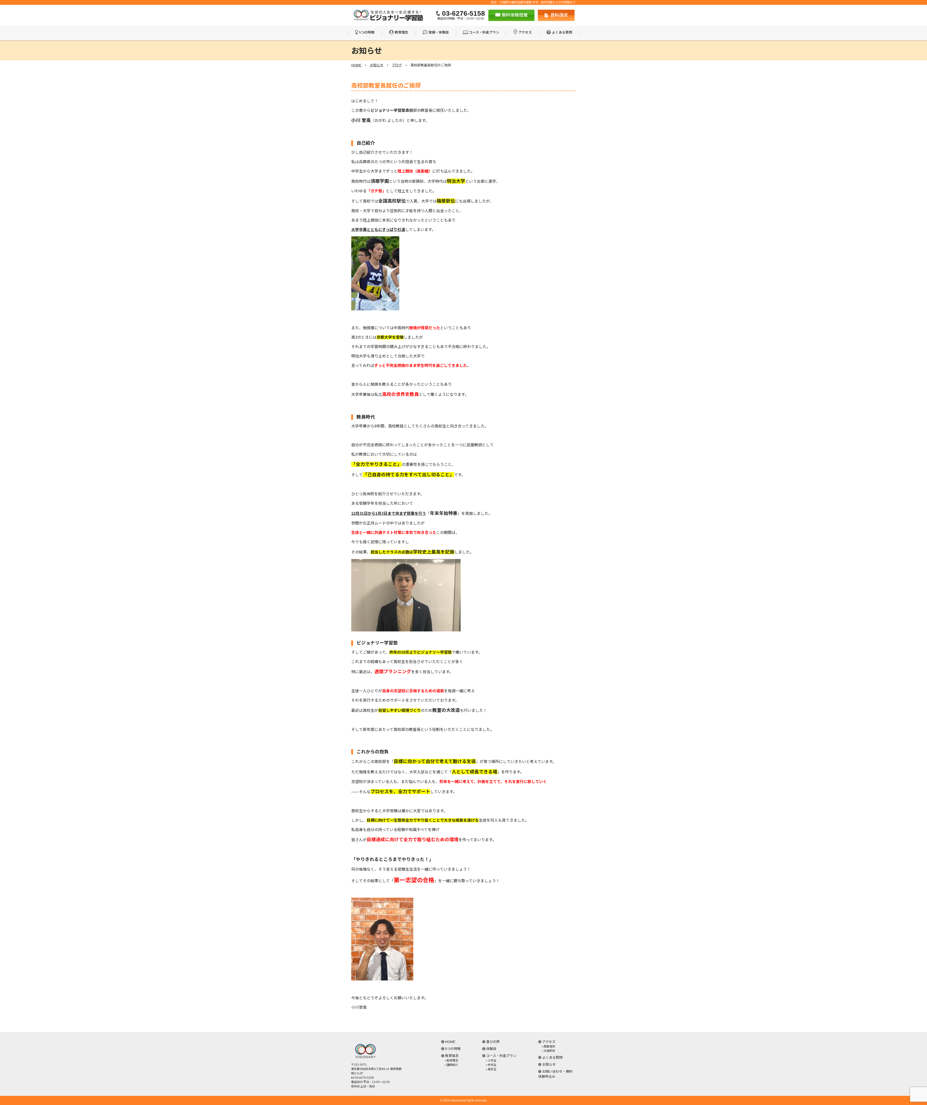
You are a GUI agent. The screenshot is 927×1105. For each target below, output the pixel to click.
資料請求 (558, 15)
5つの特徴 (366, 32)
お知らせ (549, 1064)
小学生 (492, 1060)
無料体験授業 (514, 15)
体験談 (491, 1049)
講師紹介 (452, 1065)
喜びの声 (493, 1042)
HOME (450, 1042)
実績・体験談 (438, 32)
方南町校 (549, 1051)
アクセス (525, 32)
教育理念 (401, 32)
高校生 (492, 1069)
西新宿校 (549, 1046)
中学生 (492, 1065)
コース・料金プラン (484, 32)
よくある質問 (562, 32)
